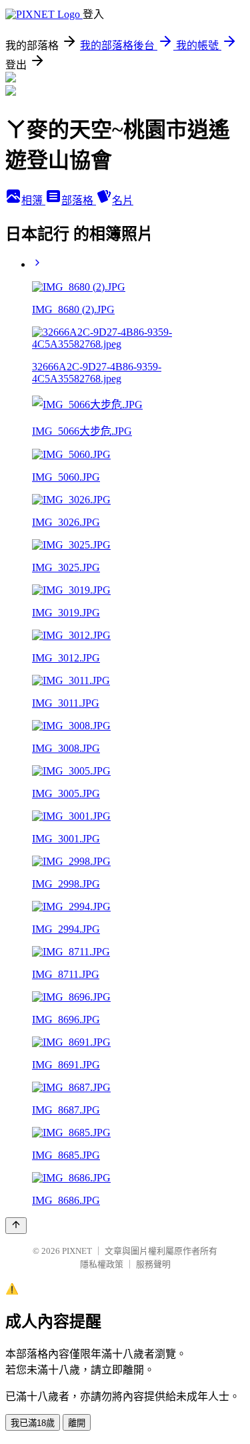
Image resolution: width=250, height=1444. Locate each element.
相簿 (33, 200)
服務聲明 (153, 1264)
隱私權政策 (101, 1264)
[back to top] (16, 1225)
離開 (76, 1423)
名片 (122, 200)
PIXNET (77, 1251)
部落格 (78, 200)
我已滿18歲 (33, 1423)
